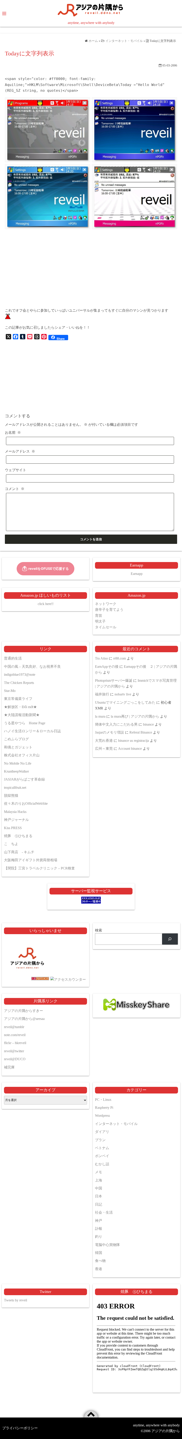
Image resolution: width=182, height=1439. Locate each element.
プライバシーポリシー (20, 1428)
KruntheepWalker (16, 771)
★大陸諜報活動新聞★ (22, 715)
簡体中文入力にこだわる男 (116, 724)
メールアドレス (20, 451)
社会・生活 (104, 1212)
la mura (100, 716)
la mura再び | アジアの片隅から (135, 716)
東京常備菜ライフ (18, 699)
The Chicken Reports (19, 683)
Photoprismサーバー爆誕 (113, 680)
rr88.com (119, 658)
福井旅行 (102, 694)
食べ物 (100, 1261)
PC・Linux (103, 1099)
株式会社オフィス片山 (22, 755)
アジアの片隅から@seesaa (24, 1019)
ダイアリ (102, 1132)
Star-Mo (10, 691)
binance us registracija (133, 740)
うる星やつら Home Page (24, 723)
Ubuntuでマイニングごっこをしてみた (125, 702)
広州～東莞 (104, 748)
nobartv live (123, 694)
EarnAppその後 (107, 666)
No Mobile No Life (17, 763)
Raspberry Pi (104, 1107)
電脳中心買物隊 (107, 1245)
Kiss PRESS (13, 828)
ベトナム (102, 1148)
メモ (98, 1172)
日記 (98, 1204)
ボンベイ (102, 1156)
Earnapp (136, 574)
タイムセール (105, 627)
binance (148, 724)
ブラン (100, 1140)
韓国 (98, 1253)
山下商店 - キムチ (19, 852)
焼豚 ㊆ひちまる (18, 836)
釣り (98, 1236)
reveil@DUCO (15, 1059)
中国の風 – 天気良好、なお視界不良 (32, 666)
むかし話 (102, 1164)
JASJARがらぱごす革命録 (24, 779)
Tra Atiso (101, 658)
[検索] (170, 938)
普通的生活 (13, 658)
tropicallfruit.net (15, 787)
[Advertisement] (91, 273)
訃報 (98, 1228)
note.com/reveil (15, 1035)
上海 (98, 1180)
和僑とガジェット (18, 747)
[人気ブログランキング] (27, 979)
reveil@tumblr (14, 1027)
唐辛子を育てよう (109, 609)
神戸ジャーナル (16, 820)
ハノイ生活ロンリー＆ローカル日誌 (32, 731)
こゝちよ (11, 844)
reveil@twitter (14, 1051)
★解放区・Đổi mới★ (20, 707)
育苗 (98, 615)
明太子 (100, 621)
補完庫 (9, 1067)
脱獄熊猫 (11, 795)
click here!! (45, 604)
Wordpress (102, 1115)
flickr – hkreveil (15, 1043)
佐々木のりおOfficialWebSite (26, 803)
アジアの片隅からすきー (23, 1011)
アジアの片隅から (165, 1431)
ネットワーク (105, 604)
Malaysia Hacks (15, 812)
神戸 (98, 1220)
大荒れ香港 (104, 740)
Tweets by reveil (15, 1300)
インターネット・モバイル (116, 1124)
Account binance (130, 748)
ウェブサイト (15, 470)
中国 (98, 1188)
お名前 (13, 432)
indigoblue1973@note (19, 674)
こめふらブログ (16, 739)
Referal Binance (140, 732)
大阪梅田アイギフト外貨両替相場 (30, 860)
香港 (98, 1269)
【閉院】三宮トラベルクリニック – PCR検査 (39, 868)
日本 (98, 1196)
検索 (98, 930)
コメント (14, 489)
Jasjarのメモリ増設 (109, 732)
